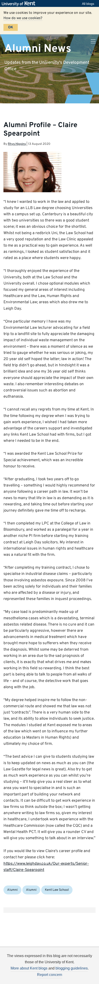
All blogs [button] (88, 4)
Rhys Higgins (17, 144)
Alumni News (37, 48)
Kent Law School (57, 890)
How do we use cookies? (22, 18)
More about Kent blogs (29, 968)
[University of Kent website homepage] (20, 3)
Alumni (12, 890)
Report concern (49, 975)
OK (10, 27)
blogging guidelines (71, 968)
